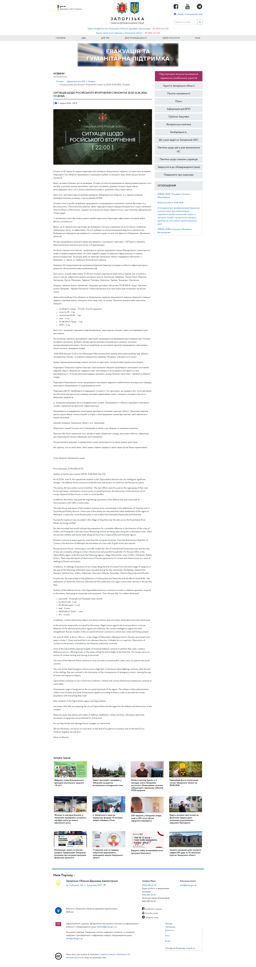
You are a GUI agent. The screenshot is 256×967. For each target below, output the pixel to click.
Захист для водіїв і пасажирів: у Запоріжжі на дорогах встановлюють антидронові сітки (108, 782)
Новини (91, 81)
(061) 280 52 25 (149, 895)
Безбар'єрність (178, 132)
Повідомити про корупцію (179, 175)
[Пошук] (200, 22)
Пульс (178, 101)
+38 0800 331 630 (152, 33)
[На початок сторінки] (128, 962)
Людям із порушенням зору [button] (190, 14)
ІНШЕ (197, 38)
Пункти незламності (178, 93)
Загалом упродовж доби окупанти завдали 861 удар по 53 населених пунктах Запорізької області (185, 852)
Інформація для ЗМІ (76, 81)
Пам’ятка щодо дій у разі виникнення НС (179, 149)
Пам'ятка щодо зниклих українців (179, 159)
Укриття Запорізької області (179, 86)
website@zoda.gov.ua (107, 927)
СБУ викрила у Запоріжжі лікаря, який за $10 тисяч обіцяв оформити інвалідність (146, 818)
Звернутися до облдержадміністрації (179, 167)
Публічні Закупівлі (179, 116)
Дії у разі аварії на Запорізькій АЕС (178, 140)
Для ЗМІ (105, 38)
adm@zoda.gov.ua (188, 885)
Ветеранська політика (178, 124)
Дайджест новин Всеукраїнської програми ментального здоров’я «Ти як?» (69, 782)
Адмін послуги (171, 38)
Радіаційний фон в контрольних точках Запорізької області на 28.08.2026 (184, 782)
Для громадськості (136, 38)
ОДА (83, 38)
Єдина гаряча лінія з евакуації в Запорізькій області (119, 33)
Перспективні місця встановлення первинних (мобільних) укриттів (178, 76)
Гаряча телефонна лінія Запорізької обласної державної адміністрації (119, 29)
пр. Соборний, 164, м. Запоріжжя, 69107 (84, 885)
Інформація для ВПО (179, 109)
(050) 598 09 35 (149, 885)
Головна (61, 38)
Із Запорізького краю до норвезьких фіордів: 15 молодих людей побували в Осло (108, 817)
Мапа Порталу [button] (63, 875)
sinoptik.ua (190, 948)
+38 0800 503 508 (160, 29)
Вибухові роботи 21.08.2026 (170, 203)
